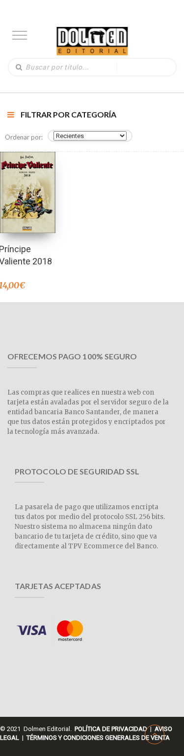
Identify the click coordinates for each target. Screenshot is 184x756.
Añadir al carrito (27, 179)
